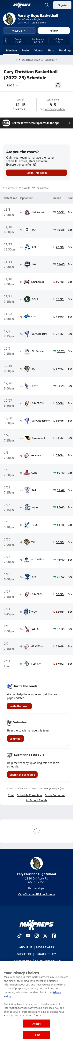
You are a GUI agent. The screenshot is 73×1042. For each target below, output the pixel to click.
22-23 (10, 85)
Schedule (11, 50)
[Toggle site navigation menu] (5, 5)
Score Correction (55, 795)
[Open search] (47, 5)
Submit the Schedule (22, 774)
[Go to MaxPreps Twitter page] (45, 936)
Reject (36, 1035)
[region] (36, 1001)
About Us (25, 947)
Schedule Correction (29, 795)
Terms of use (21, 961)
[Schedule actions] (66, 85)
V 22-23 (17, 30)
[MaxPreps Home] (22, 5)
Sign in (62, 5)
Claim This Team (36, 173)
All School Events (36, 800)
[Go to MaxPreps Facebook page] (53, 936)
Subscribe (24, 954)
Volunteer (15, 738)
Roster (26, 50)
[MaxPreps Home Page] (15, 60)
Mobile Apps (45, 947)
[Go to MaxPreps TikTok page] (19, 936)
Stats (50, 50)
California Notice (48, 961)
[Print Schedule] (58, 85)
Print (11, 795)
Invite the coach (19, 706)
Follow (53, 30)
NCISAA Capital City (55, 109)
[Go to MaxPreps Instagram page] (36, 936)
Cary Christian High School (36, 873)
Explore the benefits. (19, 164)
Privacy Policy (46, 954)
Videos (38, 50)
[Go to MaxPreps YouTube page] (28, 936)
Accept (37, 1023)
